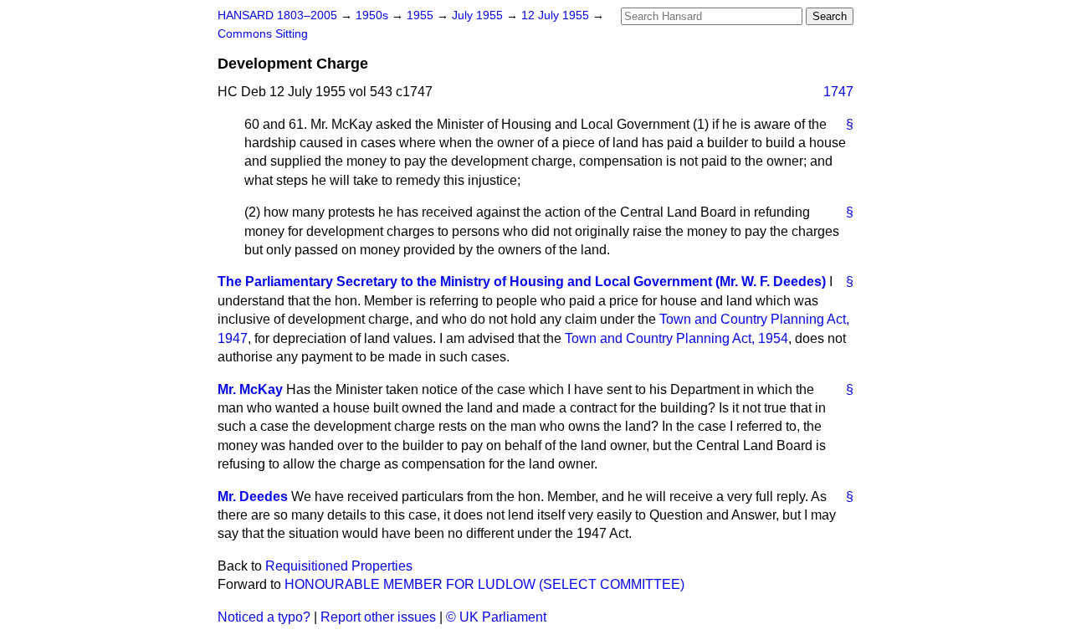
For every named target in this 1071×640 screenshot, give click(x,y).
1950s (374, 15)
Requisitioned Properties (339, 566)
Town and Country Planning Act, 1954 (676, 338)
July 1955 (479, 15)
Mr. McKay (250, 389)
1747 (838, 91)
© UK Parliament (496, 617)
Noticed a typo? (264, 617)
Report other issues (378, 617)
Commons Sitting (263, 34)
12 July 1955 (556, 15)
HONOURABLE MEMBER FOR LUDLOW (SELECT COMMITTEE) (484, 584)
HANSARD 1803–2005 (277, 15)
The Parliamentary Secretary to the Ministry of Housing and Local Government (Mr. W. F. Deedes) (522, 281)
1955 (422, 15)
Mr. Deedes (253, 496)
